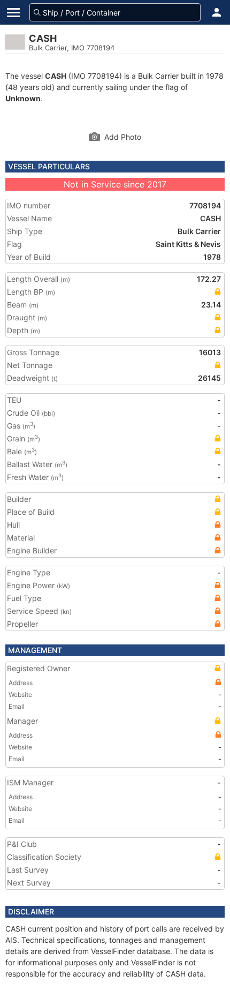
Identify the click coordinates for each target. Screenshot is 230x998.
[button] (216, 12)
